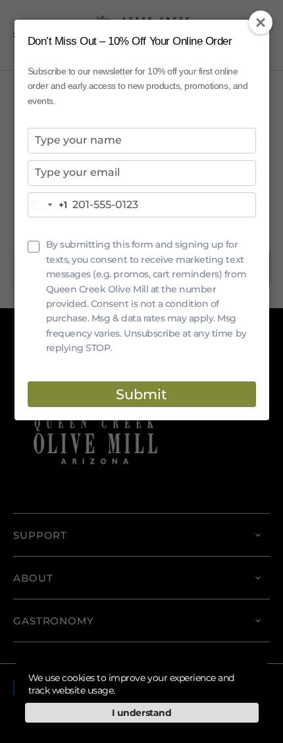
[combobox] (47, 205)
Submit (141, 394)
